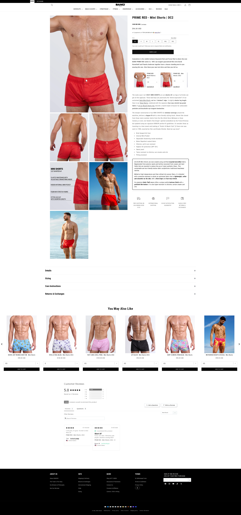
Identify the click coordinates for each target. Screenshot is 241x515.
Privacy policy (115, 510)
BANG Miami (99, 510)
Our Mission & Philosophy (57, 485)
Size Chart (173, 38)
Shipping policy (134, 510)
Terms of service (125, 510)
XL (158, 41)
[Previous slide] (136, 80)
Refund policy (107, 510)
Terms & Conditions (140, 481)
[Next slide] (185, 80)
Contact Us (110, 485)
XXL (165, 41)
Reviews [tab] (67, 409)
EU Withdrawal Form (141, 478)
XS (135, 41)
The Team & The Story (56, 481)
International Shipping (84, 485)
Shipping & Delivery (83, 478)
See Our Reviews (54, 488)
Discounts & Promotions (113, 481)
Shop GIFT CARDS (112, 478)
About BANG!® (54, 478)
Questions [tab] (80, 409)
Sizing (80, 491)
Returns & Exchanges (84, 481)
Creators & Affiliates (112, 488)
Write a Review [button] (170, 405)
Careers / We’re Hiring (113, 491)
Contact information (144, 510)
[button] (52, 5)
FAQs (79, 488)
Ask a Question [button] (153, 405)
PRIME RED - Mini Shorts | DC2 (75, 435)
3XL (173, 41)
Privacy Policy (139, 485)
